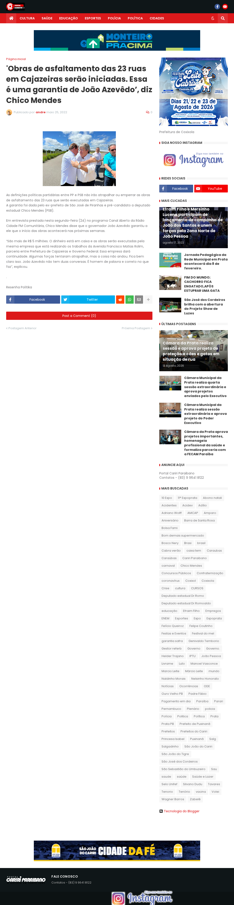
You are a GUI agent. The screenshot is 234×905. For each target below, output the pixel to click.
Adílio (202, 505)
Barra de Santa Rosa (199, 520)
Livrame (167, 663)
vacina (201, 791)
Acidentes (169, 505)
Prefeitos (168, 731)
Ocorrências (188, 686)
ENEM (165, 618)
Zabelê (195, 799)
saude (166, 776)
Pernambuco (171, 709)
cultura (180, 588)
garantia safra (172, 641)
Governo (193, 648)
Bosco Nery (170, 543)
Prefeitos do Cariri (194, 731)
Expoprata (214, 618)
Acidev (187, 505)
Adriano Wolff (172, 513)
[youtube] (225, 6)
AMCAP (192, 513)
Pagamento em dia (176, 701)
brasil (201, 543)
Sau (214, 769)
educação (169, 611)
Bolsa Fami (170, 528)
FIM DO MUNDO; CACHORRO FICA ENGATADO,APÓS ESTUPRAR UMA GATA (202, 284)
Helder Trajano (173, 656)
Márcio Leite (194, 671)
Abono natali (212, 498)
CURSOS (197, 588)
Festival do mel (203, 633)
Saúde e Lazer (202, 776)
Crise (165, 588)
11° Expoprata (187, 498)
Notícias (168, 686)
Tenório (184, 791)
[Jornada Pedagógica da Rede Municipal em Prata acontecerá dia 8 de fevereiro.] (170, 260)
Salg (212, 739)
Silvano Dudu (192, 784)
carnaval (168, 565)
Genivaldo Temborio (204, 641)
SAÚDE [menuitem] (47, 18)
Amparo (210, 513)
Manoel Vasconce (204, 663)
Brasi (187, 543)
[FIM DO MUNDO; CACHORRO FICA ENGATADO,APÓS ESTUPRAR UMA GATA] (170, 282)
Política (199, 716)
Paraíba (202, 701)
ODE (207, 686)
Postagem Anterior (22, 328)
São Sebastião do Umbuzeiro (183, 769)
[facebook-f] (217, 6)
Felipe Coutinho (201, 626)
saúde (181, 776)
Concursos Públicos (176, 573)
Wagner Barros (173, 799)
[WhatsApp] (129, 299)
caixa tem (193, 550)
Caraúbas (169, 558)
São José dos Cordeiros (180, 761)
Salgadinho (170, 746)
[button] (213, 18)
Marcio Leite (170, 671)
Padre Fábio (198, 694)
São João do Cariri (198, 746)
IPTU (192, 656)
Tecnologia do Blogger (181, 811)
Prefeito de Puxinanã (195, 724)
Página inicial (16, 59)
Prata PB (168, 724)
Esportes (181, 618)
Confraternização (210, 573)
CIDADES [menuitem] (157, 18)
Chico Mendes (191, 565)
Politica (182, 716)
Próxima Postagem (136, 328)
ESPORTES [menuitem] (93, 18)
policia (210, 709)
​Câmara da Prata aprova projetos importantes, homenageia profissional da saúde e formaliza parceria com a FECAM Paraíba (206, 443)
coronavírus (171, 581)
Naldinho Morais (174, 678)
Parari (218, 701)
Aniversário (170, 520)
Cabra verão (171, 550)
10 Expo (167, 498)
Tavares (214, 784)
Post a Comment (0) (79, 315)
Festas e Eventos (174, 633)
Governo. (213, 648)
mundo (214, 671)
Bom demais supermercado (183, 535)
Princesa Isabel (173, 739)
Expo (197, 618)
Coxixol (190, 581)
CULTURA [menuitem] (27, 18)
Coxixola (208, 581)
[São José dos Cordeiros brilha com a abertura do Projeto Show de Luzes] (170, 305)
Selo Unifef (169, 784)
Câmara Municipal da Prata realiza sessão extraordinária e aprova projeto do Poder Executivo (205, 414)
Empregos (213, 611)
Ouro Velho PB (172, 694)
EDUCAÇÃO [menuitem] (68, 18)
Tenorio (167, 791)
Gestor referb (172, 648)
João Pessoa (211, 656)
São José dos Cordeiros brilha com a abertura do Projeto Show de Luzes (204, 307)
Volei (215, 791)
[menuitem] (11, 18)
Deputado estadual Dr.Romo (183, 596)
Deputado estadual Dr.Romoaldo (186, 603)
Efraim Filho (191, 611)
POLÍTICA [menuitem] (135, 18)
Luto (182, 663)
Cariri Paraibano (194, 558)
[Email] (139, 299)
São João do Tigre (175, 754)
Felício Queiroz (173, 626)
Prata (214, 716)
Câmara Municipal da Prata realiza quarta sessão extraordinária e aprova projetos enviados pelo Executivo (205, 387)
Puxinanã (197, 739)
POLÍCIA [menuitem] (114, 18)
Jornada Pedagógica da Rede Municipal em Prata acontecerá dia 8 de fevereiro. (206, 262)
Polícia (167, 716)
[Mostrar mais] (148, 299)
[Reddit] (120, 299)
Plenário (193, 709)
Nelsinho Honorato (205, 678)
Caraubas (214, 550)
